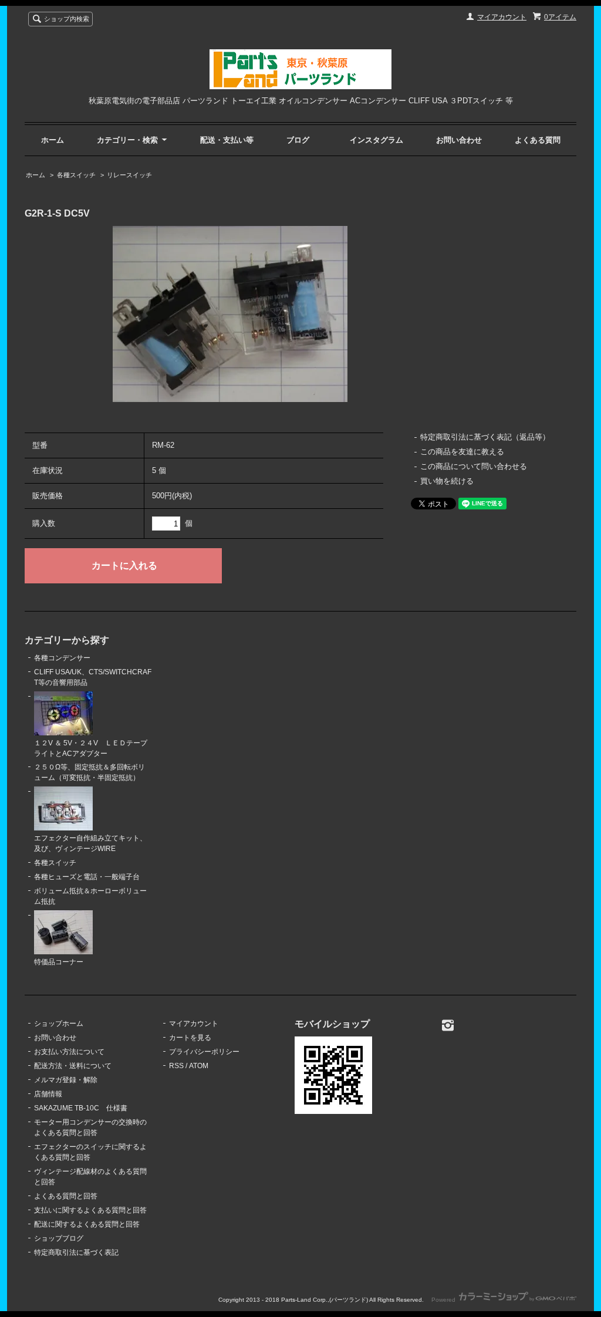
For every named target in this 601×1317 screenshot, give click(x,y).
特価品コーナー (58, 962)
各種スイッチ (76, 174)
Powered (444, 1299)
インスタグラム (376, 140)
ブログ (297, 140)
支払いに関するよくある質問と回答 (90, 1210)
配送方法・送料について (73, 1066)
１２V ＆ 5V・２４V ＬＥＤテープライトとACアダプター (90, 748)
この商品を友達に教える (462, 451)
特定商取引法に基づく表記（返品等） (485, 437)
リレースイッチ (129, 174)
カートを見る (190, 1038)
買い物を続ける (447, 481)
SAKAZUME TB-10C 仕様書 (80, 1108)
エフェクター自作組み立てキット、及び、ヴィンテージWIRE (90, 843)
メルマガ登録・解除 (65, 1080)
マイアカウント (501, 17)
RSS (176, 1066)
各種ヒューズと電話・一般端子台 (87, 877)
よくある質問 (538, 140)
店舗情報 (48, 1094)
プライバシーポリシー (204, 1052)
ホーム (52, 140)
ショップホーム (58, 1023)
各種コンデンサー (62, 658)
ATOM (198, 1066)
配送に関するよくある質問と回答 (87, 1224)
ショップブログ (58, 1238)
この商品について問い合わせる (473, 466)
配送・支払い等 (227, 140)
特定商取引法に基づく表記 (76, 1252)
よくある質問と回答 (65, 1196)
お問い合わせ (459, 140)
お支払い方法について (69, 1052)
